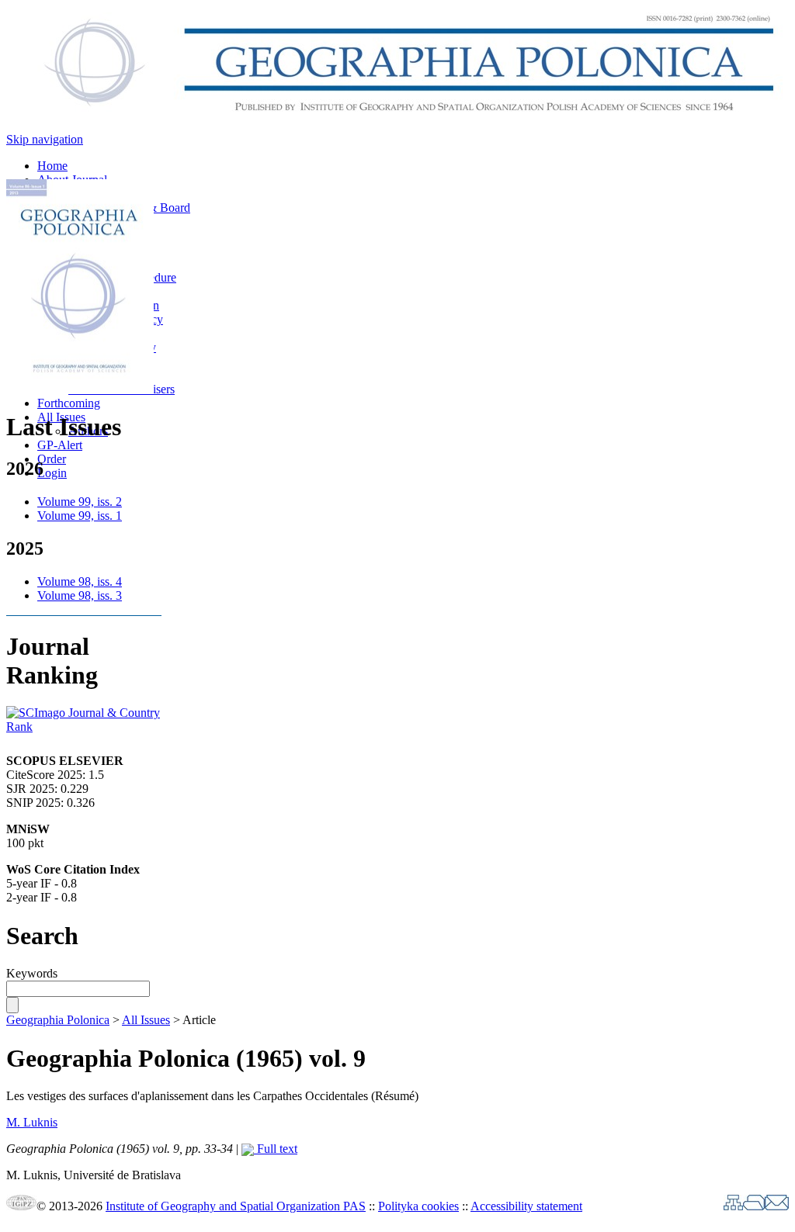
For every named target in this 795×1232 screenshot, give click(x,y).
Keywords (31, 973)
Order (51, 458)
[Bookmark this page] (754, 1206)
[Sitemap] (733, 1206)
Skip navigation (44, 139)
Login (52, 472)
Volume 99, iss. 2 (79, 501)
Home (52, 165)
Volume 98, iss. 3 (79, 595)
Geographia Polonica (57, 1019)
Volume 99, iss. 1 (79, 515)
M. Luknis (31, 1122)
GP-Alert (59, 445)
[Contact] (777, 1206)
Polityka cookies (418, 1206)
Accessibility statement (526, 1206)
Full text (275, 1148)
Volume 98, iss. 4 (79, 581)
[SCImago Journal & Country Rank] (83, 726)
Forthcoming (68, 403)
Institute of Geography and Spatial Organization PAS (236, 1206)
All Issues (146, 1019)
